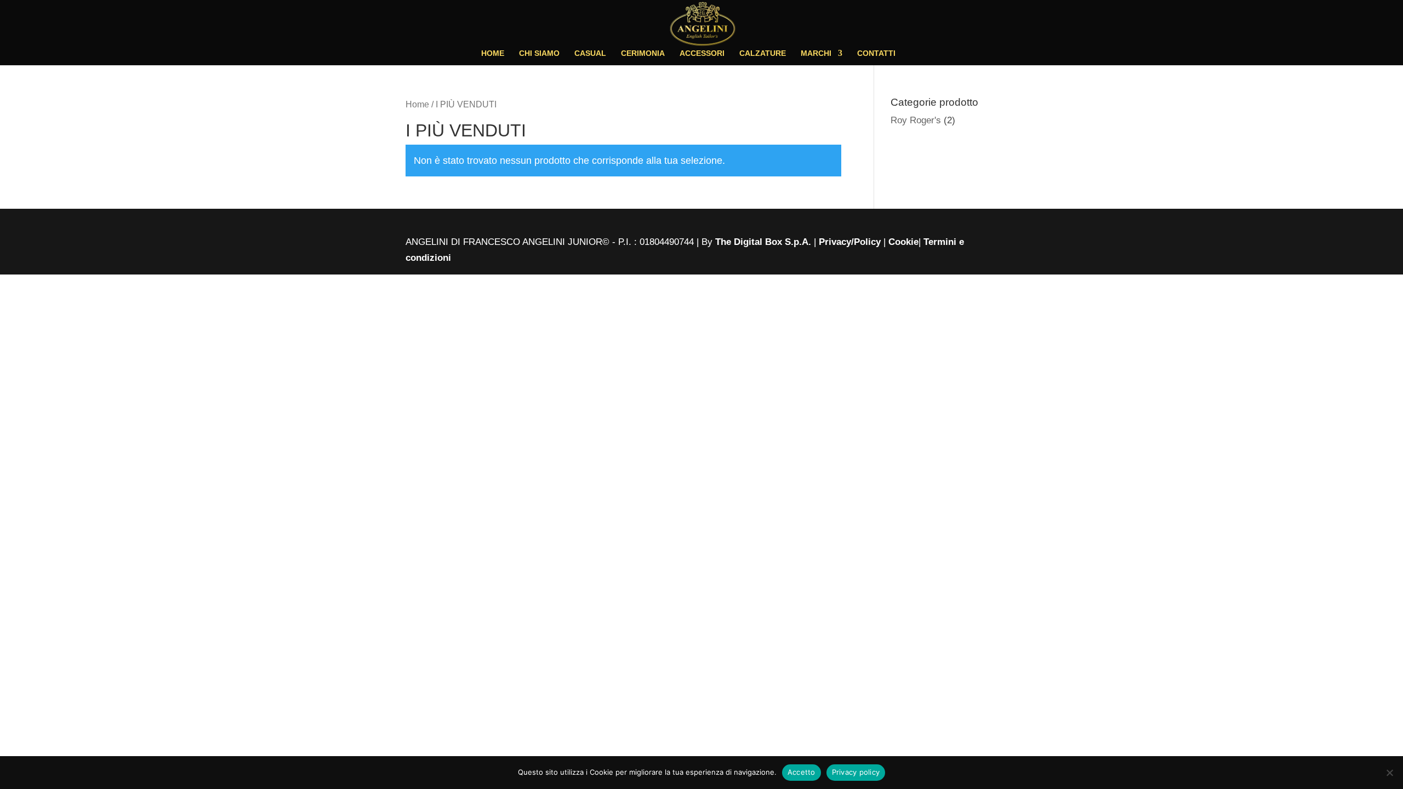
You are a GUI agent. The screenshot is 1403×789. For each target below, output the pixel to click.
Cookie (903, 242)
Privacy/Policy (850, 242)
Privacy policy (856, 772)
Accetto (801, 772)
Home (417, 104)
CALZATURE (762, 53)
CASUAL (590, 53)
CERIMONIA (643, 53)
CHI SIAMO (539, 53)
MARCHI (816, 53)
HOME (492, 53)
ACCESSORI (702, 53)
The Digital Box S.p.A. (764, 242)
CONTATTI (876, 53)
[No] (1389, 772)
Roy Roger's (916, 120)
